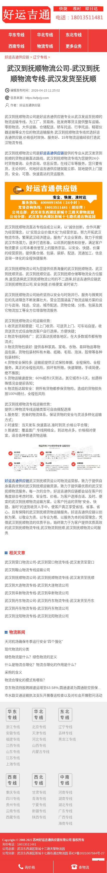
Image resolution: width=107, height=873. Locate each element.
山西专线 (39, 745)
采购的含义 (13, 672)
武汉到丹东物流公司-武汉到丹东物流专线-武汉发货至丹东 (49, 601)
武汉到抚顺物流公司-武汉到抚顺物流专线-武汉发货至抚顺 (49, 578)
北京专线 (39, 727)
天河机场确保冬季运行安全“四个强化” (34, 642)
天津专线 (39, 733)
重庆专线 (13, 792)
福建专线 (13, 739)
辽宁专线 (40, 57)
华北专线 (45, 35)
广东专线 (65, 811)
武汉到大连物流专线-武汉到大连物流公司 (37, 585)
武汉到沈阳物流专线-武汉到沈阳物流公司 (37, 616)
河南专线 (65, 792)
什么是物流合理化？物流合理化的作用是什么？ (41, 665)
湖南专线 (65, 799)
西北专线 (39, 780)
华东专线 (16, 35)
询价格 (30, 867)
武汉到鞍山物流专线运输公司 (27, 570)
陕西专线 (39, 817)
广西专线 (65, 817)
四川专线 (13, 799)
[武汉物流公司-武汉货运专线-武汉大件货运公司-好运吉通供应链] (26, 14)
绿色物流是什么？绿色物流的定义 (31, 657)
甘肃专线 (39, 792)
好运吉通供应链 (17, 57)
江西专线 (13, 745)
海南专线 (65, 823)
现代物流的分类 (17, 649)
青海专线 (39, 799)
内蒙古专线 (41, 752)
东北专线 (74, 35)
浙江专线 (13, 727)
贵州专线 (13, 805)
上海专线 (13, 764)
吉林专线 (65, 733)
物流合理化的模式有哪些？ (26, 680)
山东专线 (13, 752)
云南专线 (13, 811)
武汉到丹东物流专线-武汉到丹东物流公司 (37, 608)
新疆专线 (39, 811)
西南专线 (16, 46)
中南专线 (65, 780)
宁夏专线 (39, 805)
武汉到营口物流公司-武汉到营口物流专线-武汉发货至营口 (49, 562)
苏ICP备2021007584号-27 (87, 853)
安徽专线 (13, 733)
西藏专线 (13, 817)
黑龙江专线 (67, 739)
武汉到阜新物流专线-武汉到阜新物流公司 (37, 593)
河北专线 (39, 739)
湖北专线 (65, 805)
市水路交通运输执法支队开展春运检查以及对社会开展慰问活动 (53, 695)
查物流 (84, 867)
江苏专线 (13, 758)
